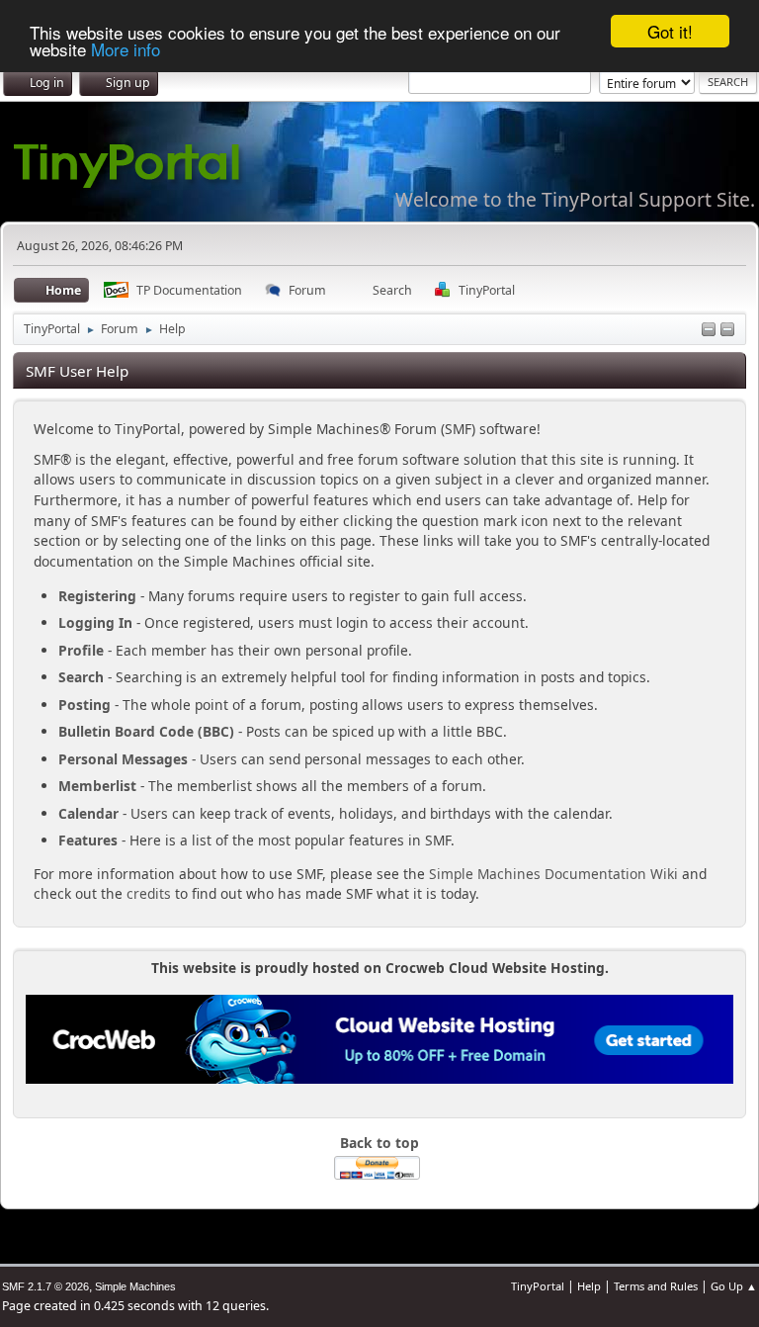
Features (88, 840)
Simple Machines (135, 1286)
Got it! (670, 31)
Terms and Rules (656, 1286)
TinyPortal (537, 1286)
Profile (81, 650)
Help (589, 1286)
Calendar (88, 813)
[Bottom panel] (727, 330)
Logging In (95, 622)
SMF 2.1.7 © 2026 (45, 1286)
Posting (84, 704)
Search (81, 676)
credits (148, 893)
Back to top (379, 1142)
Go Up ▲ (734, 1286)
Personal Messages (123, 759)
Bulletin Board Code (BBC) (146, 731)
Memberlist (97, 785)
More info (125, 49)
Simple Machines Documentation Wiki (553, 873)
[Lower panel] (709, 330)
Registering (97, 595)
